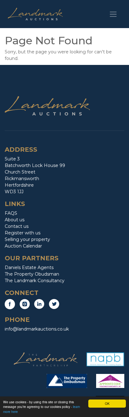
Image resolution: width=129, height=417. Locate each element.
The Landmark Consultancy (34, 280)
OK (107, 403)
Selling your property (27, 239)
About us (14, 220)
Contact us (16, 226)
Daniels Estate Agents (29, 267)
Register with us (22, 233)
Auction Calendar (23, 246)
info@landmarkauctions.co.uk (37, 329)
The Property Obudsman (32, 274)
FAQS (11, 213)
